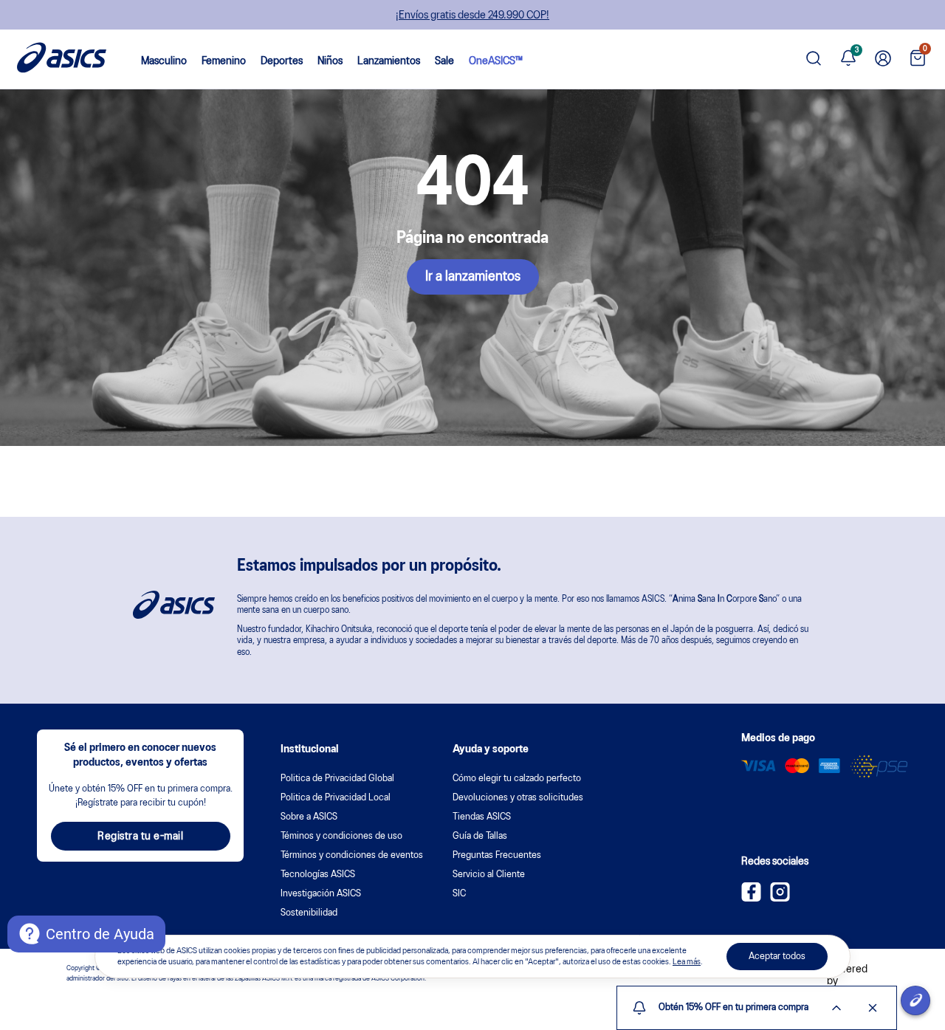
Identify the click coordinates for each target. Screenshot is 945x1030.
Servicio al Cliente (489, 874)
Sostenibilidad (309, 913)
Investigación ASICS (321, 894)
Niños (330, 61)
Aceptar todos (777, 956)
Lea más (687, 962)
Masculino (164, 61)
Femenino (224, 61)
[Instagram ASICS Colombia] (780, 898)
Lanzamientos (388, 61)
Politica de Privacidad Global (337, 778)
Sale (444, 61)
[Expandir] (836, 1008)
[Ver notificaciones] (848, 59)
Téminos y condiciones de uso (341, 836)
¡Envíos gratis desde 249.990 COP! (472, 15)
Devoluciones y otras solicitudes (518, 798)
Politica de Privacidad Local (336, 798)
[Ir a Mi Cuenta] (883, 59)
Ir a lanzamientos (472, 277)
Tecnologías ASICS (318, 874)
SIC (459, 894)
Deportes (282, 61)
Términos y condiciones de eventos (352, 855)
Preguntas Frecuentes (497, 855)
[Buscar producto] (813, 59)
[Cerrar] (873, 1008)
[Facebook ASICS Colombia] (751, 898)
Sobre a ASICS (309, 817)
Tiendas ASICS (482, 817)
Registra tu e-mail (140, 836)
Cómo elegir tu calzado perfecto (517, 778)
